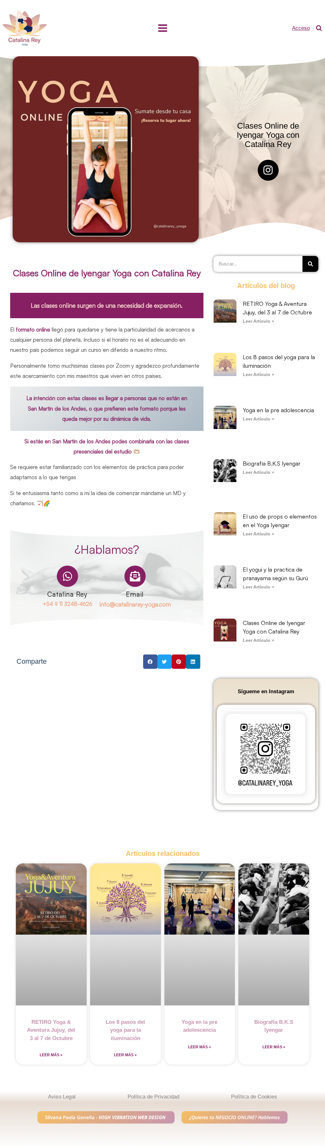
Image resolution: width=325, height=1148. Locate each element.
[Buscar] (310, 264)
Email (135, 594)
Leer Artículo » (258, 321)
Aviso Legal (62, 1097)
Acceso (301, 28)
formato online (32, 329)
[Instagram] (268, 170)
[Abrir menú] (162, 28)
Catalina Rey (67, 594)
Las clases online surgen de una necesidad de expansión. (106, 305)
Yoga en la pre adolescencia (278, 409)
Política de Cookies (254, 1097)
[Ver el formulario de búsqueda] (319, 28)
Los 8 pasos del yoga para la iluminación (125, 1030)
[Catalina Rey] (67, 576)
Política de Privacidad (153, 1097)
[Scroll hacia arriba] (316, 1097)
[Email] (135, 576)
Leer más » (51, 1055)
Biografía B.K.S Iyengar (272, 463)
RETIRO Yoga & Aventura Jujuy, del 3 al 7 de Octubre (51, 1030)
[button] (150, 662)
